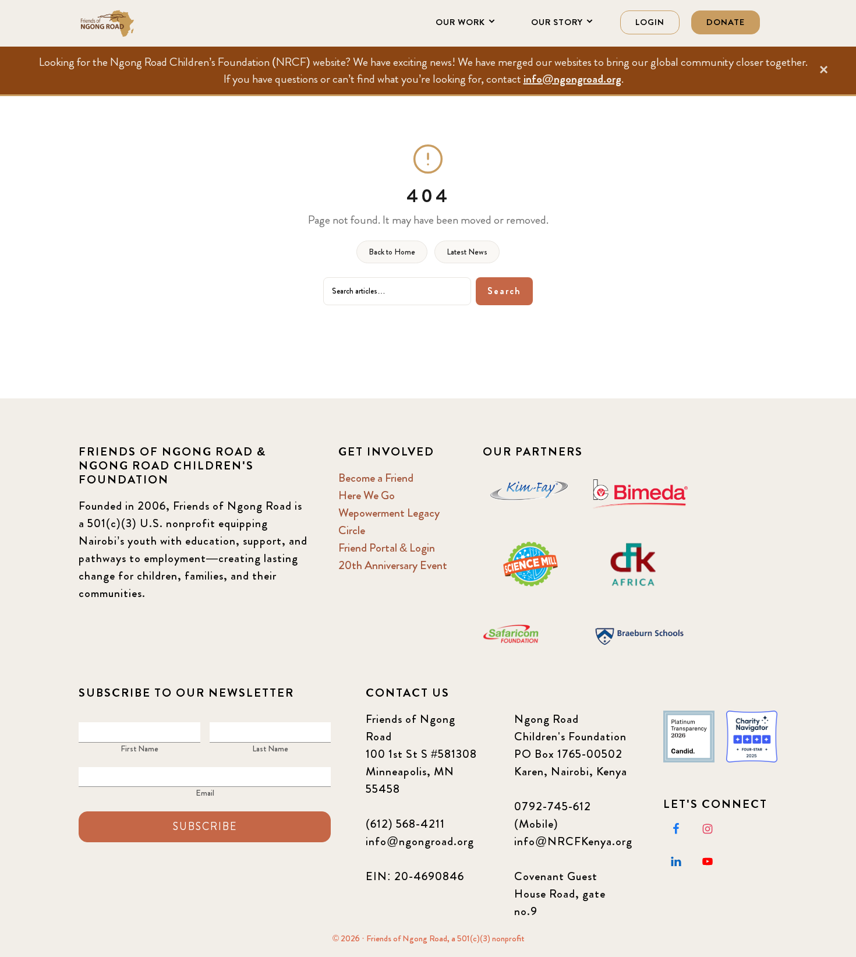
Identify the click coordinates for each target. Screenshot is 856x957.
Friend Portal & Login (386, 547)
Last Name (270, 748)
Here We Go (366, 495)
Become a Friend (375, 477)
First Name (139, 748)
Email (205, 793)
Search (504, 291)
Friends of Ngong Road (137, 23)
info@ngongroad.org (572, 78)
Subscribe (205, 826)
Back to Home (392, 251)
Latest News (467, 251)
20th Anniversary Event (392, 565)
